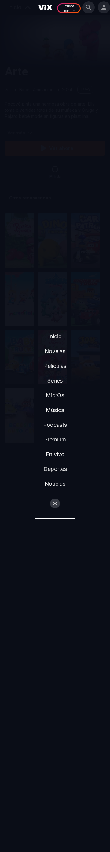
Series (55, 380)
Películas (55, 366)
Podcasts (55, 425)
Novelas (55, 351)
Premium (55, 439)
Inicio (55, 336)
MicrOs (55, 395)
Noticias (55, 483)
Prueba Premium (68, 8)
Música (55, 410)
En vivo (55, 454)
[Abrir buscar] (88, 7)
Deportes (55, 469)
